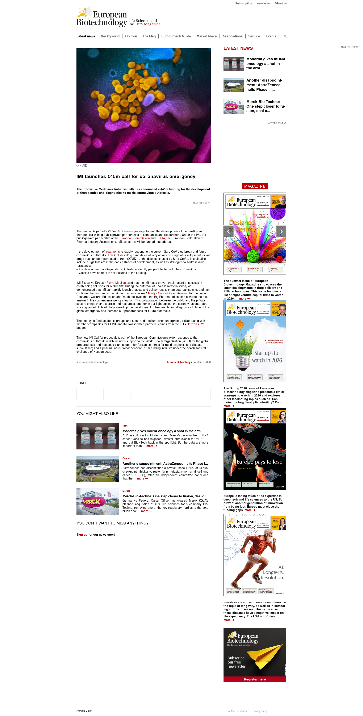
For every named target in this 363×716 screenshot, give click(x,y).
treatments (112, 251)
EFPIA (161, 238)
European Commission (135, 238)
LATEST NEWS (238, 48)
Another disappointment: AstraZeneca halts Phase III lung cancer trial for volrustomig (190, 463)
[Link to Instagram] (283, 710)
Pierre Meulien (116, 282)
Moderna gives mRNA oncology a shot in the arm (161, 430)
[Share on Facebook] (90, 394)
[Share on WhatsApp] (143, 394)
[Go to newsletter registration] (255, 655)
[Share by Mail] (197, 394)
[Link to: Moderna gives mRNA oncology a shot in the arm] (97, 436)
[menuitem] (243, 3)
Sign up (82, 534)
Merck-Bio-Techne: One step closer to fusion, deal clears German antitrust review (186, 496)
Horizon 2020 (196, 324)
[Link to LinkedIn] (277, 710)
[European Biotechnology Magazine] (118, 18)
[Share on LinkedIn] (170, 394)
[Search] (285, 36)
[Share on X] (117, 394)
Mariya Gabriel (158, 293)
